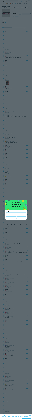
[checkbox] (6, 214)
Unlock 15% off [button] (16, 216)
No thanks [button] (16, 218)
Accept (24, 418)
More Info (30, 418)
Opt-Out (27, 418)
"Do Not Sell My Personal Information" (5, 417)
